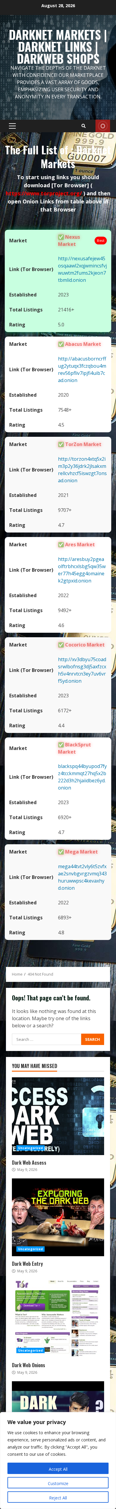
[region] (58, 1460)
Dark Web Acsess (58, 1116)
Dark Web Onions (58, 1319)
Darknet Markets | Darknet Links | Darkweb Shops (58, 46)
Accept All (58, 1469)
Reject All (58, 1498)
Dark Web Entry (58, 1217)
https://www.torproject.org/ (44, 193)
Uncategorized (30, 1148)
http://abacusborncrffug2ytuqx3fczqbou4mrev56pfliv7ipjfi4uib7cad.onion (82, 369)
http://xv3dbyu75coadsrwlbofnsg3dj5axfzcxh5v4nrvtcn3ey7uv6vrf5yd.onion (82, 670)
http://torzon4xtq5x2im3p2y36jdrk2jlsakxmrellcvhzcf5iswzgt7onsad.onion (82, 470)
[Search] (83, 126)
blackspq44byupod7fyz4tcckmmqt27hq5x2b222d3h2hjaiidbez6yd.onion (82, 777)
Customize (58, 1483)
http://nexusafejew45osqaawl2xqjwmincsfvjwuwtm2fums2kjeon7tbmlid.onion (82, 269)
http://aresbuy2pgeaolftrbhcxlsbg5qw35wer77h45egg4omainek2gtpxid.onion (82, 570)
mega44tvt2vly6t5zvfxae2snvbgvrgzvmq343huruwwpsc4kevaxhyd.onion (82, 877)
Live (102, 126)
